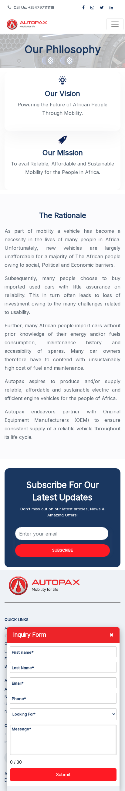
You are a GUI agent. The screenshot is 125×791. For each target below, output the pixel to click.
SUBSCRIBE (62, 550)
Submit (63, 774)
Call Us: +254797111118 (34, 7)
